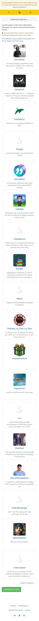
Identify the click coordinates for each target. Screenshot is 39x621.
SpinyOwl (19, 89)
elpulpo (19, 268)
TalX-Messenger (19, 508)
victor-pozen (20, 567)
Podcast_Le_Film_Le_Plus (19, 328)
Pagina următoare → (28, 583)
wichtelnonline (19, 358)
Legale (27, 610)
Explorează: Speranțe (19, 19)
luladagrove (19, 239)
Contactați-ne (23, 606)
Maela (19, 298)
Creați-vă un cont (11, 589)
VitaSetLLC (19, 119)
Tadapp (19, 149)
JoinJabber (19, 179)
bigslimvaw (19, 388)
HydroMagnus (19, 538)
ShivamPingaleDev (19, 478)
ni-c (19, 418)
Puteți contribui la (19, 7)
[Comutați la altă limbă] (19, 12)
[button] (8, 12)
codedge (19, 209)
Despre (13, 606)
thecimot (19, 448)
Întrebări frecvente (16, 610)
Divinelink (20, 59)
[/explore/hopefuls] (30, 12)
